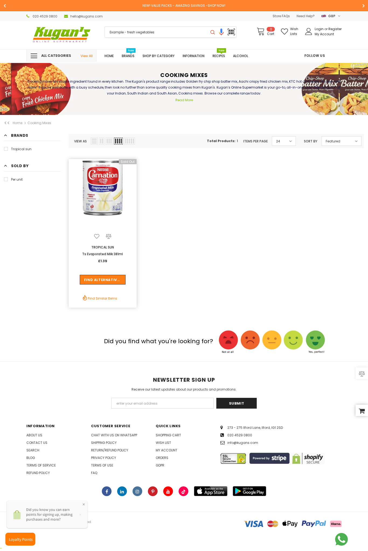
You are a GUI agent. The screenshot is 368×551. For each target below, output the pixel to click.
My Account (324, 34)
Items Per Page (255, 141)
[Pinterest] (153, 491)
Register (335, 29)
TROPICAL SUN (102, 247)
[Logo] (61, 35)
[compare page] (362, 373)
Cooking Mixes (39, 123)
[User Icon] (309, 31)
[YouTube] (168, 491)
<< (7, 123)
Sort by (310, 141)
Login (319, 29)
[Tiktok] (183, 491)
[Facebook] (107, 491)
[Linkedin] (122, 491)
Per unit (17, 179)
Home (17, 123)
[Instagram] (137, 491)
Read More (184, 100)
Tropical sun (21, 149)
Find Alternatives (102, 280)
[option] (184, 5)
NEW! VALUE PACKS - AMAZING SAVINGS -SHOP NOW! (184, 5)
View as (80, 141)
